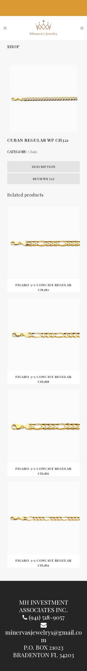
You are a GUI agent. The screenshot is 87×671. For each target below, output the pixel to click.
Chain (32, 152)
